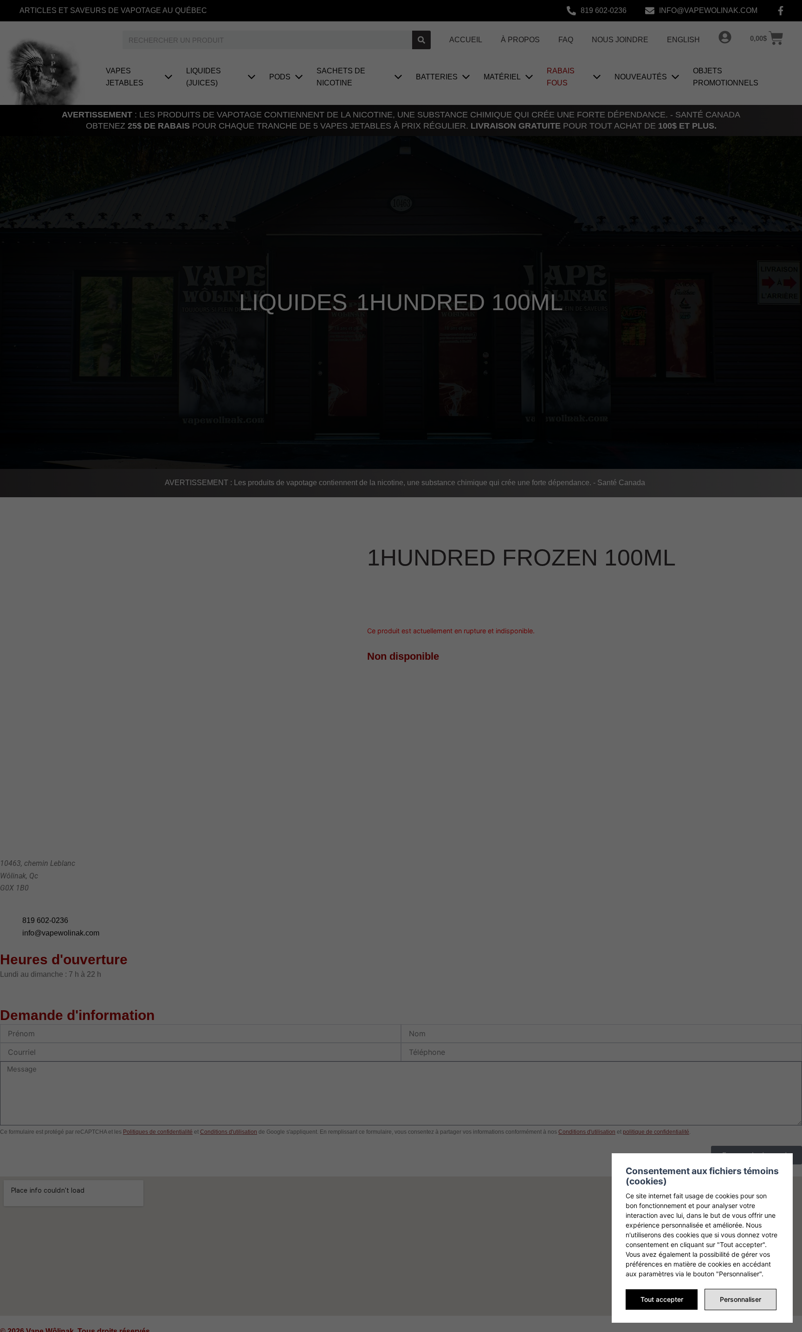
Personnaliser (740, 1299)
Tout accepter (661, 1299)
